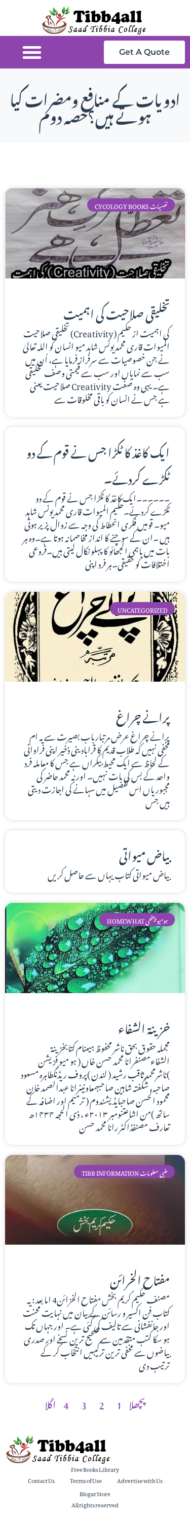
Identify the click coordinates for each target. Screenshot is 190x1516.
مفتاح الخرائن (140, 1278)
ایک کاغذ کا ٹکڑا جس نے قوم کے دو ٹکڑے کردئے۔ (98, 463)
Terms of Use (86, 1480)
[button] (32, 52)
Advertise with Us (140, 1480)
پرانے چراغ (143, 715)
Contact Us (41, 1480)
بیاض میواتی (144, 853)
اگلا (50, 1403)
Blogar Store (95, 1493)
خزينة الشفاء (144, 1026)
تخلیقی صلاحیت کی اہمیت (116, 312)
